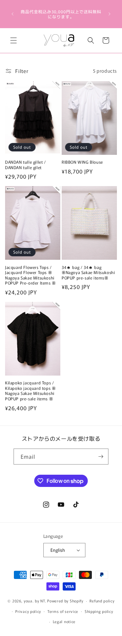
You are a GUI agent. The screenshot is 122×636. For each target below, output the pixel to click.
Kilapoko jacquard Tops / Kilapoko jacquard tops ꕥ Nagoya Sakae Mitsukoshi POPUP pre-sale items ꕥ (30, 390)
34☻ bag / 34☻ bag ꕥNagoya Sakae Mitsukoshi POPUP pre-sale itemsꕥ (88, 272)
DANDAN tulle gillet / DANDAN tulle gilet (25, 164)
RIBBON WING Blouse (82, 162)
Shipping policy (99, 611)
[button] (13, 40)
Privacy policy (28, 611)
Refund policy (101, 600)
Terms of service (62, 611)
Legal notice (64, 621)
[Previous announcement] (12, 13)
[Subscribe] (100, 457)
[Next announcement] (109, 13)
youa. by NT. (35, 600)
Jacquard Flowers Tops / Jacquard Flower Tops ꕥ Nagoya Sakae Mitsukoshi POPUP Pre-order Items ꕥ (30, 275)
